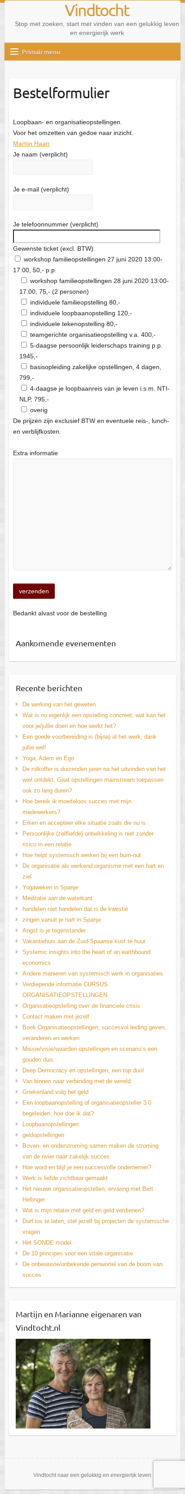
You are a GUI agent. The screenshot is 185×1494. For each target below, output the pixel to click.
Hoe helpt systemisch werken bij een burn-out (81, 855)
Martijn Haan (31, 143)
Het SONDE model (46, 1242)
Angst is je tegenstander (54, 930)
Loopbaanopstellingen (50, 1124)
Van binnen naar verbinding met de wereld (76, 1081)
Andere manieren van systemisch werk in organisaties (92, 973)
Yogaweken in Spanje (50, 887)
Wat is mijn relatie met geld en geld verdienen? (83, 1210)
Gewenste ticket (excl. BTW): (54, 248)
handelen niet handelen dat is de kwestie (75, 909)
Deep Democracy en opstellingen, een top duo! (83, 1070)
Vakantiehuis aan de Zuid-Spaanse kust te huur (83, 941)
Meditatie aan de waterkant (57, 898)
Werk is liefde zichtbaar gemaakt (65, 1178)
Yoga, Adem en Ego (48, 758)
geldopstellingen (43, 1135)
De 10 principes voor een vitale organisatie (77, 1253)
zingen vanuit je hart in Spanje (61, 919)
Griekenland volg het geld (55, 1092)
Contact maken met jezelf (55, 1016)
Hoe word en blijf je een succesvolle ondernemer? (86, 1167)
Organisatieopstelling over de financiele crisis (81, 1005)
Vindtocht (97, 9)
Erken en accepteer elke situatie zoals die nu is (84, 822)
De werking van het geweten (59, 704)
